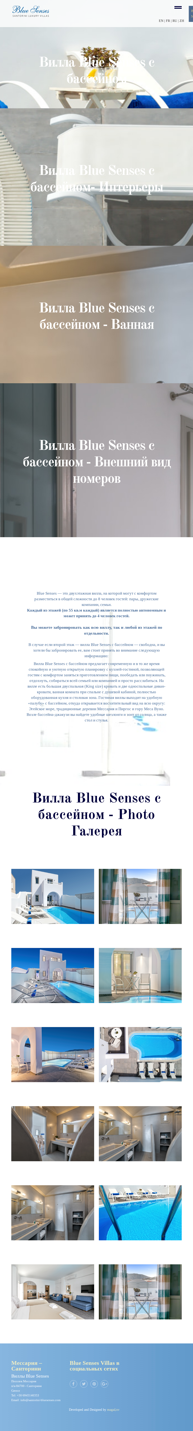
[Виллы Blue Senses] (52, 896)
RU (175, 21)
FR (168, 21)
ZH (182, 21)
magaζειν (113, 1409)
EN (161, 21)
